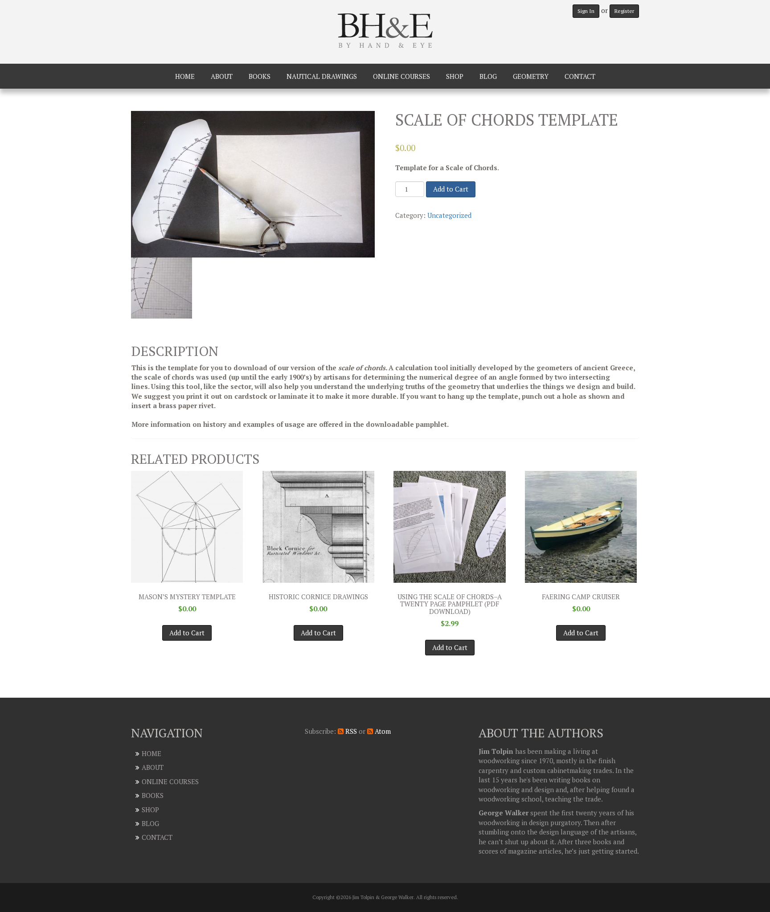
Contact (580, 76)
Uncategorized (449, 215)
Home (185, 76)
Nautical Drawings (322, 76)
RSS (350, 731)
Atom (382, 731)
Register (624, 11)
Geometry (531, 76)
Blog (488, 76)
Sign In (586, 11)
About (222, 76)
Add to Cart (450, 188)
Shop (454, 76)
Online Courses (401, 76)
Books (259, 76)
